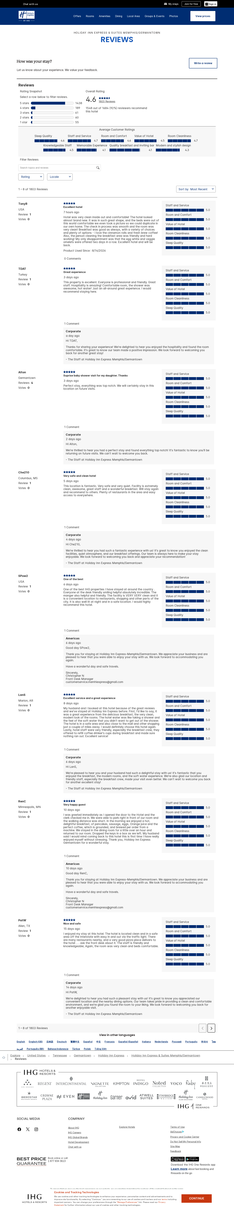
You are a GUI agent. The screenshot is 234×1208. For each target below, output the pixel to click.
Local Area (133, 16)
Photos (173, 16)
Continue (196, 1198)
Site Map (175, 1146)
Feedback (175, 1151)
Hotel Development (78, 1142)
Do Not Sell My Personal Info (185, 1141)
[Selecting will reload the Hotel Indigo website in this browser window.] (140, 1083)
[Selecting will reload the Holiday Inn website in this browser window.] (100, 1096)
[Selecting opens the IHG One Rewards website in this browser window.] (193, 1106)
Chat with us (75, 1146)
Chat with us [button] (30, 4)
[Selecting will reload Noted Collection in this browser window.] (159, 1083)
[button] (210, 3)
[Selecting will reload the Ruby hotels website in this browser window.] (190, 1083)
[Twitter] (28, 1129)
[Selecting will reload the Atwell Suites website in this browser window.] (146, 1096)
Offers (77, 16)
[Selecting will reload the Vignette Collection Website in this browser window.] (100, 1083)
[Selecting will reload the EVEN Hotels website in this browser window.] (65, 1096)
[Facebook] (20, 1129)
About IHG (73, 1127)
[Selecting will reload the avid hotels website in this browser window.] (131, 1096)
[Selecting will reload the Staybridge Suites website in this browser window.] (166, 1096)
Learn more (179, 1169)
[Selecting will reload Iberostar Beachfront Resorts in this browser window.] (29, 1096)
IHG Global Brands (78, 1137)
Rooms (90, 16)
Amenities (104, 16)
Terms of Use (177, 1127)
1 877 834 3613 (57, 1161)
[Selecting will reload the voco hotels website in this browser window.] (176, 1083)
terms (164, 1199)
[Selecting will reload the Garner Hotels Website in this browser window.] (116, 1096)
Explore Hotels (127, 1127)
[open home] (5, 1057)
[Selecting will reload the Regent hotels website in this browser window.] (45, 1083)
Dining (118, 16)
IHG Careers (74, 1132)
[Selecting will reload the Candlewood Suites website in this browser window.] (204, 1096)
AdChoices (176, 1131)
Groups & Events (154, 16)
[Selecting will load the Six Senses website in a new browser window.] (27, 1083)
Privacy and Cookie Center (184, 1136)
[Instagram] (36, 1129)
